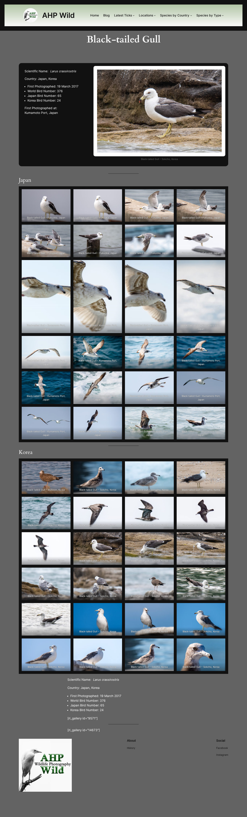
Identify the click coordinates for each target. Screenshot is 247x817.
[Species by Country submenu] (191, 15)
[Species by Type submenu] (223, 15)
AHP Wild (58, 15)
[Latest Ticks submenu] (134, 15)
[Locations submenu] (155, 15)
